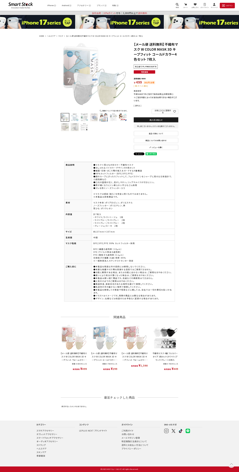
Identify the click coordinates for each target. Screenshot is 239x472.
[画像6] (113, 117)
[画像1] (65, 117)
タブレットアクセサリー (47, 434)
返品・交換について (156, 133)
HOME (41, 36)
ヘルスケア (51, 36)
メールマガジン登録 (131, 437)
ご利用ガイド (127, 430)
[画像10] (84, 127)
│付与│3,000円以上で (119, 13)
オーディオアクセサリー (47, 441)
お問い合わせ (128, 434)
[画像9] (74, 127)
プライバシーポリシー (131, 448)
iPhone (50, 5)
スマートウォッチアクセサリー (50, 437)
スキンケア (41, 452)
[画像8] (65, 127)
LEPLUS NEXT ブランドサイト (93, 430)
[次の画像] (123, 75)
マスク (60, 36)
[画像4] (94, 117)
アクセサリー (82, 5)
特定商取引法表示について (134, 441)
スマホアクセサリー (45, 430)
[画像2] (74, 117)
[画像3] (84, 117)
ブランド (100, 5)
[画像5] (103, 117)
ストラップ (41, 444)
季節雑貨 (41, 455)
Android (65, 5)
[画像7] (123, 117)
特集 (114, 5)
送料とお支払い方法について (135, 444)
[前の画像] (64, 75)
